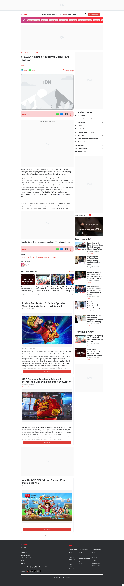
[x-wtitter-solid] (66, 114)
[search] (86, 14)
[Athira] (23, 265)
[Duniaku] (24, 14)
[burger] (102, 14)
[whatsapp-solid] (57, 114)
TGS (60, 194)
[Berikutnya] (74, 281)
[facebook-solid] (61, 114)
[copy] (70, 114)
